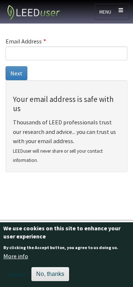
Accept (16, 274)
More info (15, 256)
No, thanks (50, 274)
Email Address (24, 41)
